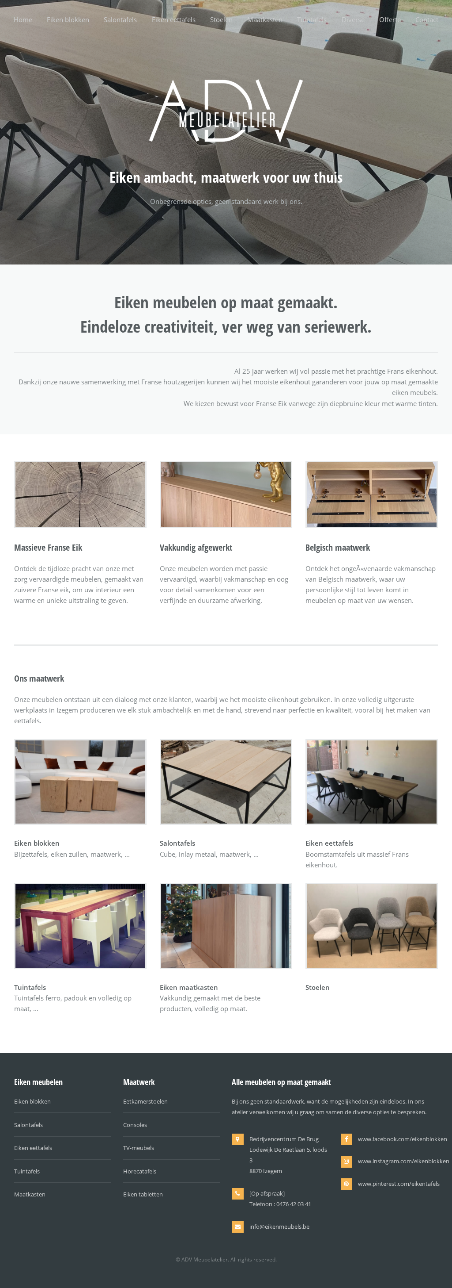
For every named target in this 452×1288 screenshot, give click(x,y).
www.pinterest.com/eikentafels (399, 1184)
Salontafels (120, 19)
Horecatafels (139, 1171)
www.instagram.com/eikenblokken (403, 1161)
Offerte (390, 19)
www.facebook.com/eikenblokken (402, 1139)
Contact (426, 19)
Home (23, 19)
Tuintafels (312, 19)
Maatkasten (264, 19)
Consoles (135, 1125)
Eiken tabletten (143, 1194)
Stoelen (221, 19)
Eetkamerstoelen (145, 1101)
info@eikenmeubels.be (279, 1226)
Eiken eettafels (174, 19)
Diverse (353, 19)
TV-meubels (138, 1148)
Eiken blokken (68, 19)
